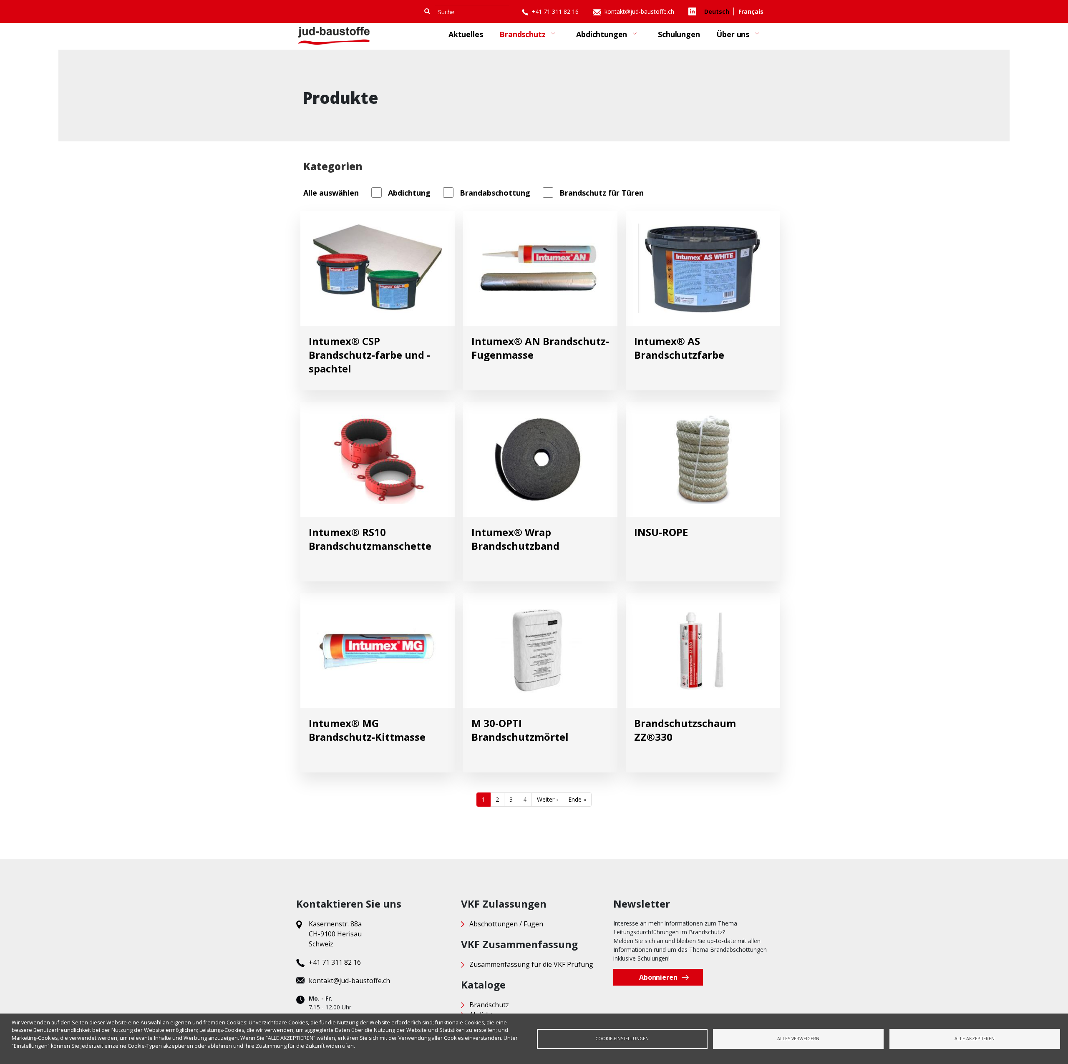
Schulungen (679, 34)
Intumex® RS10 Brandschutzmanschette (370, 539)
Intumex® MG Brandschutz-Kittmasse (367, 730)
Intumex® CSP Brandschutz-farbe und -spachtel (369, 354)
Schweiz (321, 943)
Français (750, 11)
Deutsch (716, 11)
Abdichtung (409, 193)
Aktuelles (465, 34)
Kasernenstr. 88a (335, 923)
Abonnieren (658, 977)
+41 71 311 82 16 (555, 11)
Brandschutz (518, 37)
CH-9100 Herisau (335, 933)
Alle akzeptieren (975, 1038)
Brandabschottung (495, 193)
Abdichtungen (597, 37)
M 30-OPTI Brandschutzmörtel (520, 730)
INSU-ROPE (661, 532)
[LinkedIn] (694, 11)
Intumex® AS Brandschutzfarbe (679, 348)
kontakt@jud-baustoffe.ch (640, 11)
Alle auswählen (331, 193)
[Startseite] (333, 35)
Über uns (728, 37)
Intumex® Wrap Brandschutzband (515, 539)
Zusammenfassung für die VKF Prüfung (531, 964)
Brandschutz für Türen (601, 193)
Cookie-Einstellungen (622, 1038)
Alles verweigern (798, 1038)
